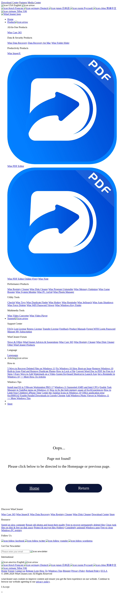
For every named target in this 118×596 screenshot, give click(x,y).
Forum (11, 571)
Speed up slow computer (13, 525)
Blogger (67, 571)
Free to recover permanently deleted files (85, 525)
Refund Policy (93, 571)
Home (34, 488)
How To (43, 571)
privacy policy (43, 581)
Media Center (34, 2)
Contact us (20, 571)
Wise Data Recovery (40, 514)
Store (9, 404)
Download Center (10, 2)
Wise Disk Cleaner (82, 514)
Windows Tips (55, 571)
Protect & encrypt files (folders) (49, 527)
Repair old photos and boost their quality (45, 525)
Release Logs (32, 571)
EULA (104, 571)
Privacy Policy (78, 571)
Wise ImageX (22, 514)
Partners (23, 2)
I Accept (5, 587)
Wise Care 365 (8, 514)
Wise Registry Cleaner (61, 514)
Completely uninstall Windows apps (82, 527)
